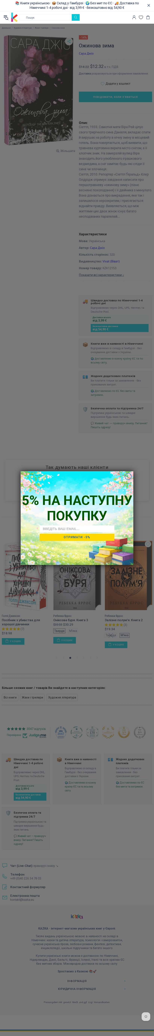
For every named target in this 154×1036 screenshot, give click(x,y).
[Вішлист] (141, 17)
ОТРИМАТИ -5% (77, 537)
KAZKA (14, 17)
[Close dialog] (128, 476)
